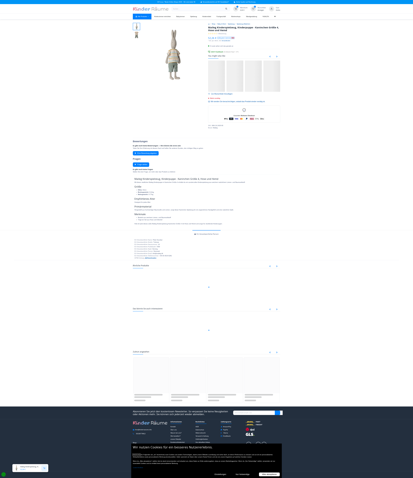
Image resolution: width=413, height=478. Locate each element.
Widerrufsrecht (201, 435)
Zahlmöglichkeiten (202, 441)
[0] (235, 9)
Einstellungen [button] (220, 474)
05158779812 (141, 436)
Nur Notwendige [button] (243, 474)
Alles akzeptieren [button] (269, 474)
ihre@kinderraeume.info (143, 432)
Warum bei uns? (176, 435)
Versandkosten (226, 40)
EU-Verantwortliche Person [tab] (207, 234)
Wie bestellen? (175, 438)
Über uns (173, 432)
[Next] (277, 56)
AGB (197, 429)
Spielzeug (231, 24)
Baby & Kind (221, 24)
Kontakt (173, 429)
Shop (213, 24)
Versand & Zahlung (202, 438)
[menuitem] (142, 16)
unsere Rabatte (175, 441)
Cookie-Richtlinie (138, 467)
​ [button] (277, 415)
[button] (226, 38)
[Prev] (270, 56)
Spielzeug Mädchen (243, 24)
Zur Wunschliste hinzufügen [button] (222, 94)
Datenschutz (200, 432)
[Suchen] (226, 9)
